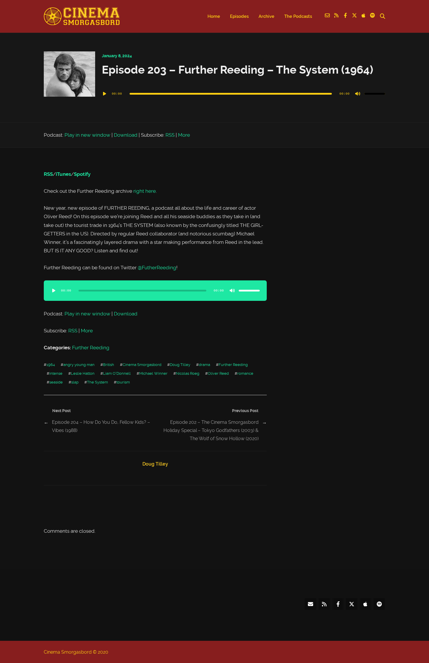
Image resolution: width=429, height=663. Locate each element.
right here (144, 191)
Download (125, 135)
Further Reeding (90, 347)
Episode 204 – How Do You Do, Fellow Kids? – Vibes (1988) (101, 426)
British (108, 364)
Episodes (239, 16)
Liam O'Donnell (117, 373)
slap (75, 382)
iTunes (63, 174)
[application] (243, 94)
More (184, 135)
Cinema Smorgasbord (142, 364)
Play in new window (87, 135)
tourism (123, 382)
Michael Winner (153, 373)
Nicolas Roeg (187, 373)
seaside (56, 382)
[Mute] (358, 94)
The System (97, 382)
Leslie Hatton (83, 373)
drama (204, 364)
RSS (170, 135)
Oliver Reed (218, 373)
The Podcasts (298, 16)
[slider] (374, 94)
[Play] (105, 94)
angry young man (79, 364)
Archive (266, 16)
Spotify (82, 174)
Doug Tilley (180, 364)
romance (245, 373)
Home (213, 16)
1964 (50, 364)
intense (55, 373)
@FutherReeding (157, 267)
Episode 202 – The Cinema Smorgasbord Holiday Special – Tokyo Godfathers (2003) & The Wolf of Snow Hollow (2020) (211, 430)
